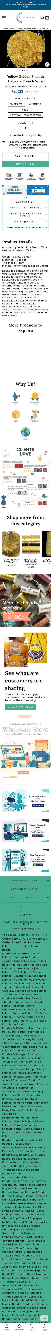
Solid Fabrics (10, 1035)
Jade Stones (22, 1244)
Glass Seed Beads (25, 1140)
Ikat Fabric (33, 998)
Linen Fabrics (31, 964)
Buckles (40, 1196)
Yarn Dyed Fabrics (25, 1125)
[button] (24, 197)
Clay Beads (20, 1155)
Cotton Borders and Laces (19, 1307)
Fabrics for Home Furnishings (21, 1073)
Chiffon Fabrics (23, 968)
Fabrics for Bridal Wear (17, 1076)
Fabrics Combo (29, 935)
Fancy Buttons (24, 1196)
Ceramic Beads (12, 1166)
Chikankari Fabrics (14, 1009)
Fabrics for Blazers (24, 1084)
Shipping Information (25, 207)
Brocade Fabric (23, 1017)
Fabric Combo (33, 1129)
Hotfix (43, 1222)
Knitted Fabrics (12, 1129)
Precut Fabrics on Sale (16, 1132)
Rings (19, 1229)
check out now (20, 706)
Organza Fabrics (12, 961)
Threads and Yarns (14, 1296)
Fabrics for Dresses (14, 1065)
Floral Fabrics (37, 1028)
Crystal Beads (22, 1143)
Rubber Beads (11, 1158)
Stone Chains (34, 1214)
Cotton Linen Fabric (14, 942)
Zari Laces (29, 1319)
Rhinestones (10, 1225)
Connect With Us (24, 897)
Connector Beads (24, 1274)
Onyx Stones (24, 1248)
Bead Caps (21, 1278)
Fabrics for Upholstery (30, 1069)
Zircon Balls (9, 1266)
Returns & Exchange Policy (25, 214)
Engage (25, 906)
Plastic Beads (11, 1151)
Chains (29, 1211)
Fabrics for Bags (30, 1091)
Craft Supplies (34, 1237)
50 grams (16, 103)
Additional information (25, 227)
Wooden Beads (33, 1162)
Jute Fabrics (10, 994)
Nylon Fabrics (39, 983)
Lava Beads (40, 1259)
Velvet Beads (33, 1166)
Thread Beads (11, 1169)
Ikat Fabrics (21, 946)
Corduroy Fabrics (13, 991)
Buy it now (25, 164)
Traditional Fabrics (26, 1050)
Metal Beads (31, 1158)
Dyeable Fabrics (24, 1121)
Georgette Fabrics (26, 957)
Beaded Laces (11, 1319)
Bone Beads (37, 1155)
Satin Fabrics (22, 972)
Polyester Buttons (13, 1188)
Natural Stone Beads (27, 1251)
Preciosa (30, 1229)
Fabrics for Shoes (13, 1095)
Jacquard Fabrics (25, 976)
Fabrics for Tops (22, 1058)
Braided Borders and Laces (29, 1304)
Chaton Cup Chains (14, 1218)
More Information (25, 889)
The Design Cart (25, 880)
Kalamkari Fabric (23, 1005)
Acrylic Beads (34, 1147)
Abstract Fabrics (36, 1043)
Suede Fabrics (32, 987)
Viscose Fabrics (36, 961)
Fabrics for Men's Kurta (17, 1102)
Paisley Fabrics (31, 1039)
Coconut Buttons (13, 1184)
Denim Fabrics (30, 994)
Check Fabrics (30, 1035)
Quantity (25, 122)
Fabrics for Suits (22, 1110)
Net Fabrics (21, 983)
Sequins (42, 1203)
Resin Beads (30, 1151)
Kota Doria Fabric (13, 1024)
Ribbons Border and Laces (29, 1315)
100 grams (34, 103)
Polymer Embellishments (20, 1207)
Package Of (25, 98)
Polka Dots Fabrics (14, 1031)
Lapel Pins (36, 1199)
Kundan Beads (11, 1162)
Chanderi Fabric (12, 1002)
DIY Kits (25, 1281)
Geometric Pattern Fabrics (19, 1046)
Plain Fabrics (36, 1031)
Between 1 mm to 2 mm (25, 115)
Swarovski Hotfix (12, 1233)
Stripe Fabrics (11, 1039)
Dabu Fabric (20, 1020)
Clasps (36, 1263)
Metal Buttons (25, 1177)
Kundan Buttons (25, 1192)
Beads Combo (11, 1173)
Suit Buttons (38, 1181)
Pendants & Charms (17, 1263)
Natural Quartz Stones (16, 1259)
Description (25, 202)
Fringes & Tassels (28, 1293)
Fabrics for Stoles (26, 1099)
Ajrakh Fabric (38, 1020)
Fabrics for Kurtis (30, 1061)
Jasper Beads (11, 1255)
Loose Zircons (30, 1225)
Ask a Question (25, 221)
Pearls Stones (31, 1255)
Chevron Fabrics (12, 1043)
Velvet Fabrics (23, 979)
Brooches (22, 1199)
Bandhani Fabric (23, 1013)
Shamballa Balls (29, 1266)
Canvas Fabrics (37, 991)
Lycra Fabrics (12, 987)
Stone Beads (31, 1169)
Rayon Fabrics (11, 964)
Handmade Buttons (15, 1181)
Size (25, 109)
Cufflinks (7, 1199)
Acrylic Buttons (36, 1184)
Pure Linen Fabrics (33, 938)
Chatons (7, 1229)
